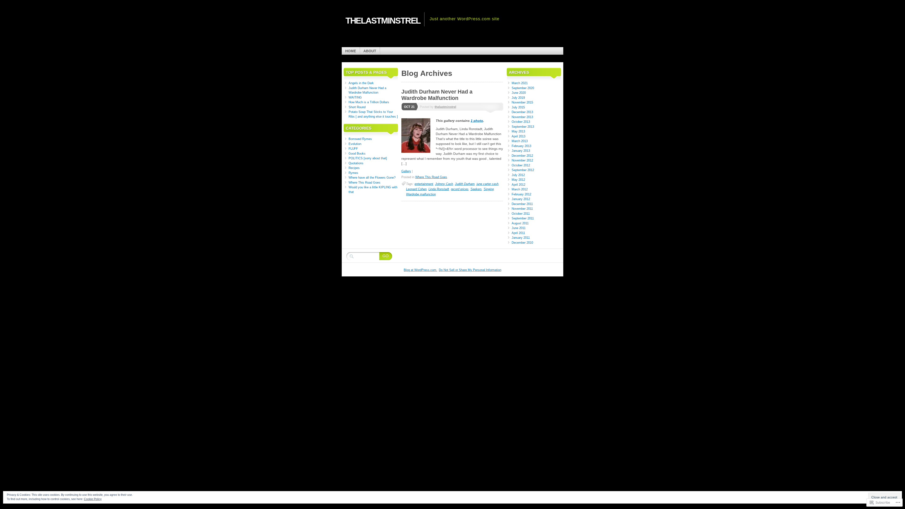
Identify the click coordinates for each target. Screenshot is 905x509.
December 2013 (522, 112)
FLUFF (353, 148)
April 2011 (518, 233)
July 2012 (518, 175)
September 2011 (523, 218)
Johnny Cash (444, 184)
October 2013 (521, 121)
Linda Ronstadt (438, 189)
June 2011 (519, 228)
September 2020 (523, 88)
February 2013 (521, 146)
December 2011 (522, 204)
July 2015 (518, 107)
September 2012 (523, 170)
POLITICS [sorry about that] (368, 158)
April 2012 (518, 184)
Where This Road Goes (431, 177)
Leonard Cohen (416, 189)
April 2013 (518, 136)
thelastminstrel (445, 107)
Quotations (356, 163)
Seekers (476, 189)
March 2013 (520, 141)
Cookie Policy (93, 499)
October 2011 (521, 213)
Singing (489, 189)
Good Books (357, 153)
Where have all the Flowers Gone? (372, 177)
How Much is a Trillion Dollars (369, 102)
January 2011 (521, 237)
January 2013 (521, 150)
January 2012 (521, 199)
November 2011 (522, 208)
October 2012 (521, 165)
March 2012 (520, 189)
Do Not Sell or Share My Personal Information (470, 270)
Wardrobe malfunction (421, 194)
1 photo (477, 121)
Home (350, 51)
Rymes (353, 173)
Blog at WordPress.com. (420, 270)
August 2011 (520, 223)
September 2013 (523, 126)
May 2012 (518, 179)
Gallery (406, 171)
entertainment (424, 184)
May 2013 (518, 131)
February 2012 (521, 194)
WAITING (355, 97)
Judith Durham (465, 184)
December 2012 (522, 155)
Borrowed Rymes (360, 139)
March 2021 (520, 83)
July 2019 (518, 97)
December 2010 (522, 242)
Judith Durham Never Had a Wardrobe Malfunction (437, 95)
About (369, 51)
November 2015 (522, 102)
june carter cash (487, 184)
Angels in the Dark (361, 83)
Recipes (354, 168)
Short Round (357, 107)
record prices (460, 189)
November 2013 (522, 117)
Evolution (355, 144)
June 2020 (519, 92)
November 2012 (522, 160)
